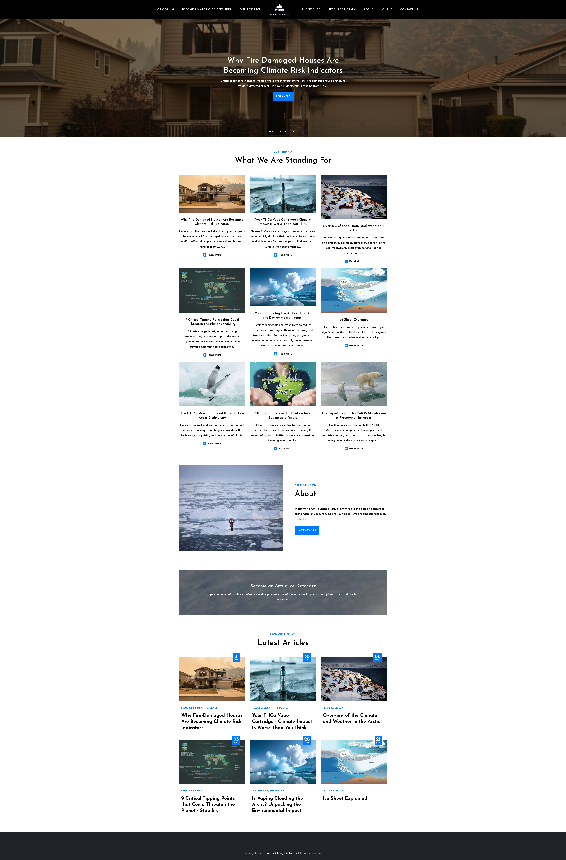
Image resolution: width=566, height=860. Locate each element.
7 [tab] (289, 131)
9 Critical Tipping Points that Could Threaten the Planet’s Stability (208, 804)
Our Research (250, 9)
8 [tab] (293, 131)
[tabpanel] (283, 78)
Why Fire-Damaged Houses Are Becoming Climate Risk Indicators (211, 721)
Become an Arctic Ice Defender (207, 9)
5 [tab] (283, 131)
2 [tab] (273, 131)
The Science (311, 9)
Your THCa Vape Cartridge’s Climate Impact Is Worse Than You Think (282, 721)
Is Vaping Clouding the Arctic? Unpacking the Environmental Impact (277, 804)
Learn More (283, 96)
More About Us (307, 530)
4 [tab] (280, 131)
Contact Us (409, 9)
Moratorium (164, 9)
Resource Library (342, 9)
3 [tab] (276, 131)
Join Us (386, 9)
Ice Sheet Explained (354, 320)
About (368, 9)
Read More (214, 254)
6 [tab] (286, 131)
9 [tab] (296, 131)
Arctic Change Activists (282, 853)
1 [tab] (270, 131)
